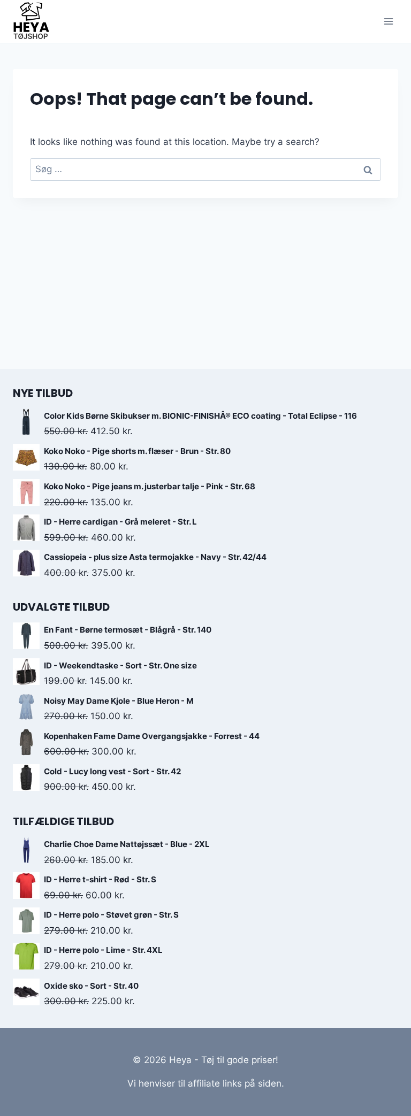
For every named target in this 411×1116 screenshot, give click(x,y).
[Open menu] (388, 21)
